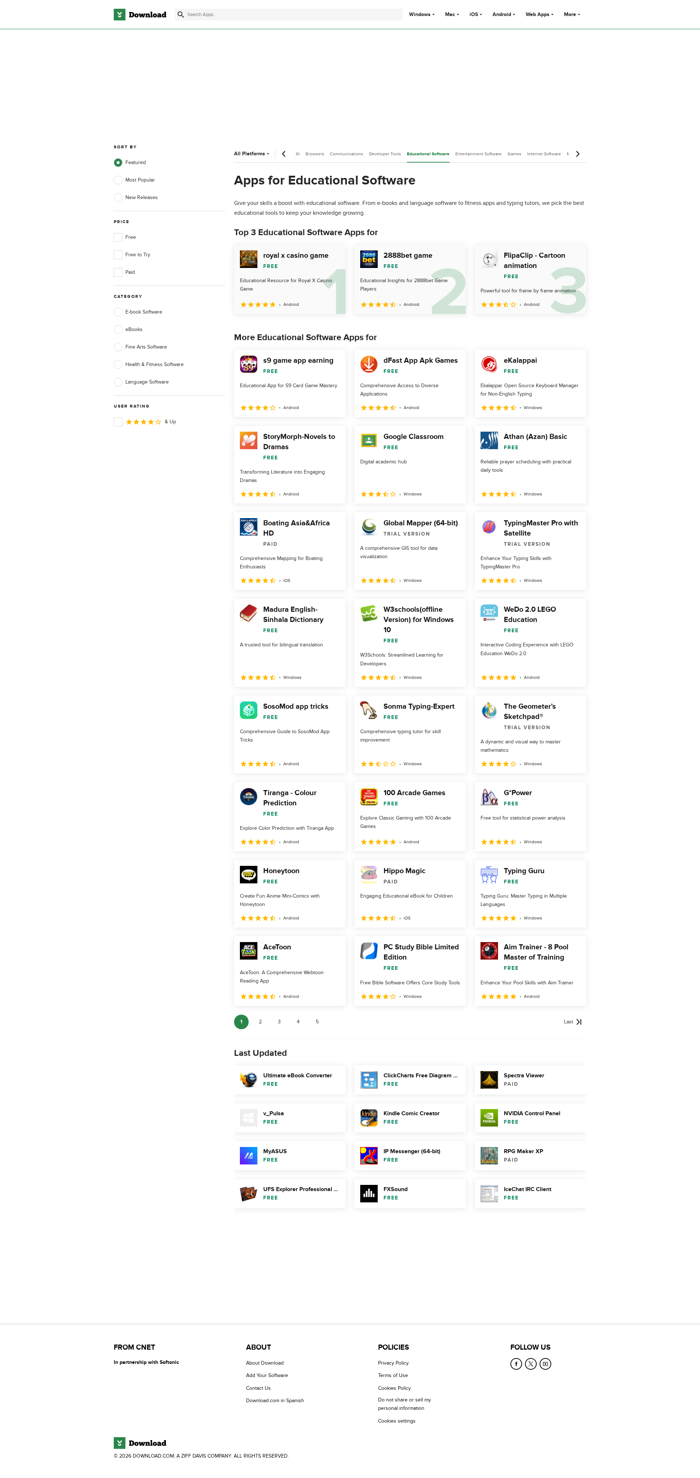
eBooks (134, 329)
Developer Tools (385, 153)
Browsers (315, 153)
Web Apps (537, 14)
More (570, 14)
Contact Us (258, 1388)
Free (130, 237)
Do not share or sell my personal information (404, 1404)
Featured (135, 162)
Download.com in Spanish (275, 1400)
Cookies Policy (394, 1388)
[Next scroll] (577, 154)
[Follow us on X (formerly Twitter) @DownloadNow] (531, 1364)
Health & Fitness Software (154, 364)
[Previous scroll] (284, 154)
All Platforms (249, 154)
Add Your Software (267, 1376)
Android (502, 14)
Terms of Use (393, 1376)
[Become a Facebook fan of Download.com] (516, 1364)
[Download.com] (140, 14)
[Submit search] (181, 14)
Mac (450, 14)
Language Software (147, 382)
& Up (170, 422)
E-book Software (143, 312)
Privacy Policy (393, 1363)
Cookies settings (397, 1421)
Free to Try (137, 255)
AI (298, 153)
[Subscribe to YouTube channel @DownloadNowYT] (545, 1364)
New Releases (141, 197)
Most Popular (140, 180)
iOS (474, 14)
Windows (420, 14)
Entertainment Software (478, 153)
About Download (265, 1363)
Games (514, 153)
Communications (346, 153)
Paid (130, 272)
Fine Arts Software (146, 347)
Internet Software (544, 153)
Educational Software (428, 154)
